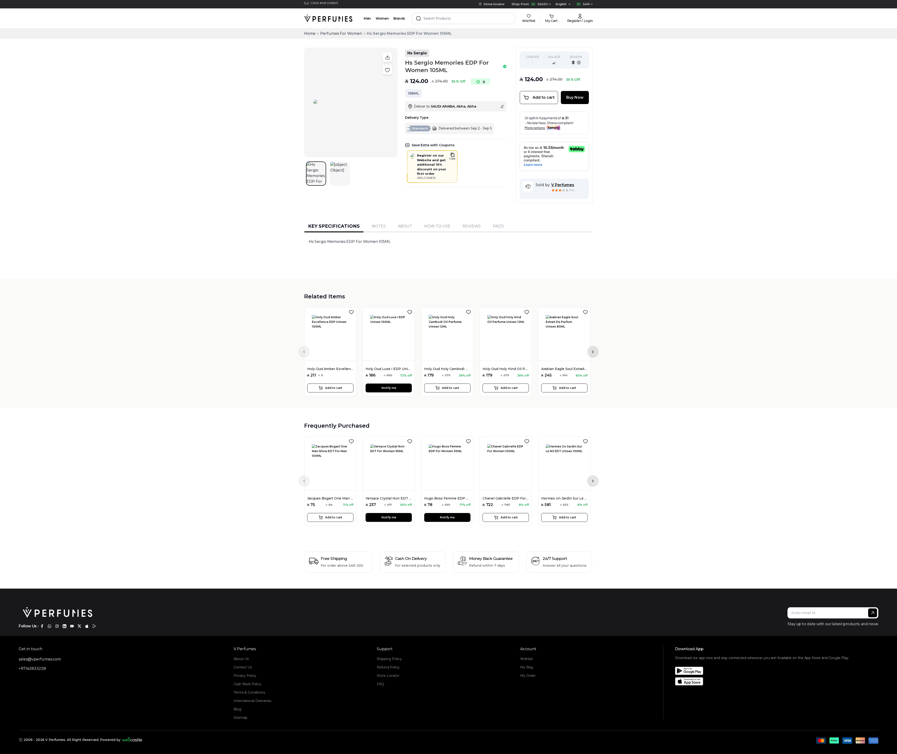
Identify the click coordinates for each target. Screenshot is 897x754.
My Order (528, 676)
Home (310, 33)
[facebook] (42, 626)
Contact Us (243, 667)
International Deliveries (252, 701)
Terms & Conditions (249, 692)
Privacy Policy (245, 676)
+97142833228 (32, 668)
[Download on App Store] (762, 681)
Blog (237, 709)
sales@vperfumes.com (40, 659)
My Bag (526, 667)
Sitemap (240, 718)
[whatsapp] (49, 626)
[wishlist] (352, 311)
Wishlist (526, 659)
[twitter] (79, 626)
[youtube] (72, 626)
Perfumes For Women (341, 33)
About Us (241, 659)
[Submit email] (872, 612)
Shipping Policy (389, 659)
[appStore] (87, 626)
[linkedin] (64, 626)
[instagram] (57, 626)
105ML (413, 93)
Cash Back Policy (247, 684)
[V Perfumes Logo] (328, 18)
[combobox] (541, 4)
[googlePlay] (94, 626)
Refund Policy (388, 667)
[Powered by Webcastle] (132, 739)
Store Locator (388, 676)
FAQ (380, 684)
